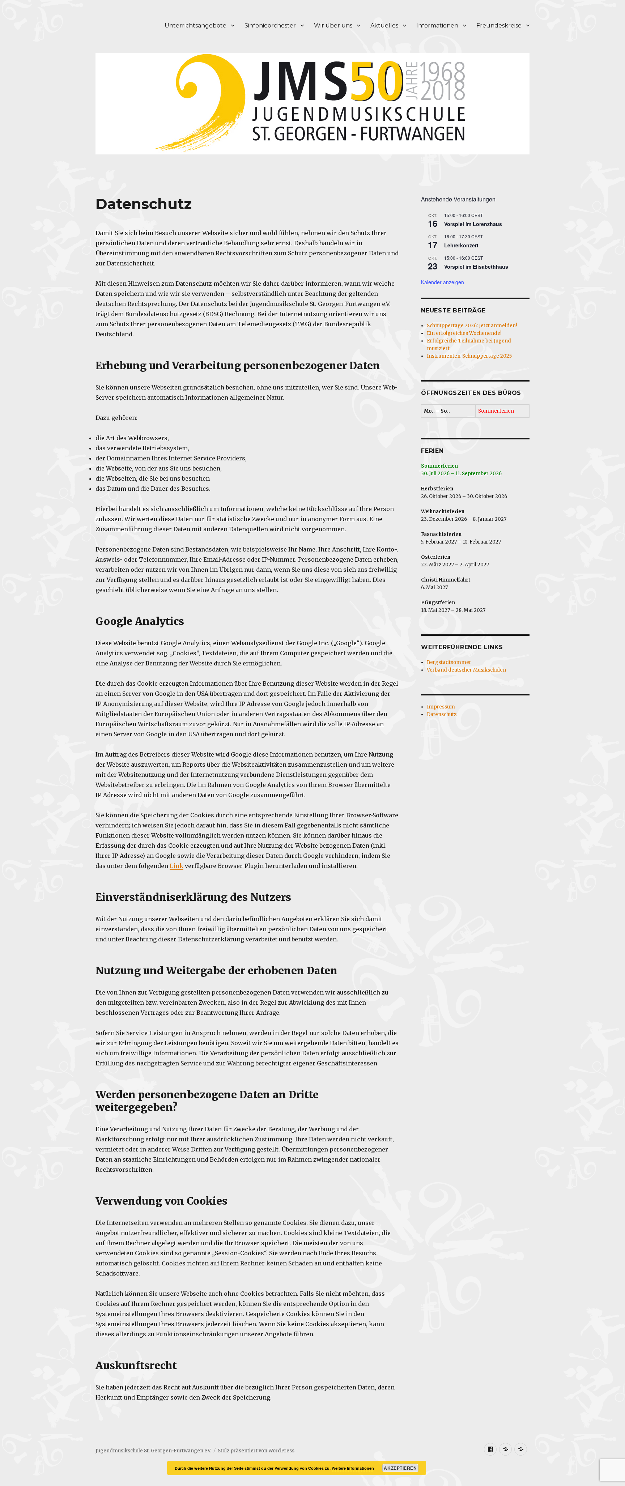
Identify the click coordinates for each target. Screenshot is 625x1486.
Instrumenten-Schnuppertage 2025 (469, 356)
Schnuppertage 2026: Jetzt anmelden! (472, 326)
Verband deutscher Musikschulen (466, 670)
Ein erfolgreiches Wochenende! (464, 333)
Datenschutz (441, 714)
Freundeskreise (499, 25)
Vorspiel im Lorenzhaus (473, 223)
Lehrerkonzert (461, 245)
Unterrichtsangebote (195, 25)
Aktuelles (384, 25)
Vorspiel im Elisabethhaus (476, 266)
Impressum (441, 707)
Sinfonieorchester (270, 25)
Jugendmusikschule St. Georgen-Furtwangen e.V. (153, 1451)
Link (176, 865)
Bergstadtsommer (449, 662)
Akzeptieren (400, 1468)
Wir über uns (333, 25)
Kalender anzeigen (442, 282)
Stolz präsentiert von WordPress (256, 1451)
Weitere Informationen (353, 1468)
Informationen (437, 25)
